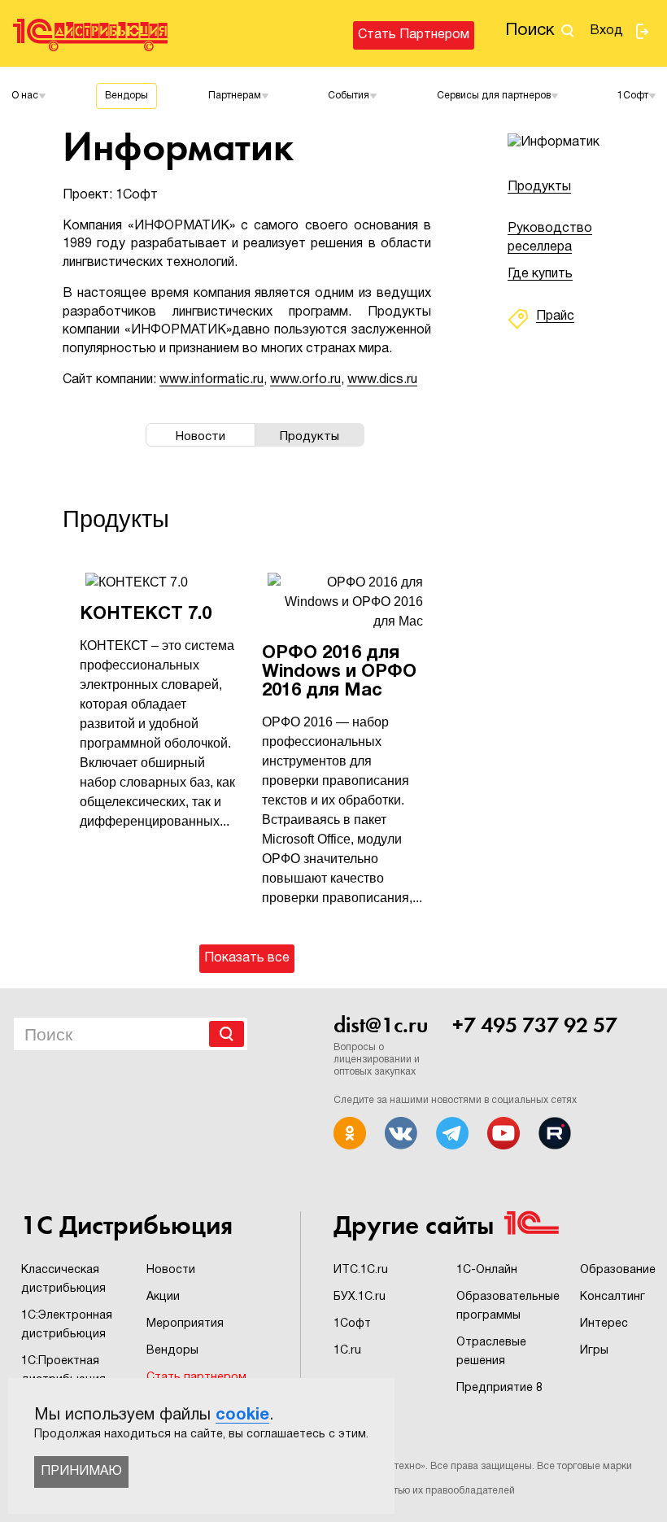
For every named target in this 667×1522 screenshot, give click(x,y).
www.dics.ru (382, 380)
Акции (163, 1297)
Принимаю (81, 1471)
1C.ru (347, 1350)
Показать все (247, 958)
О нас (24, 95)
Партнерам (234, 95)
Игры (594, 1350)
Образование (618, 1270)
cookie (242, 1415)
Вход (606, 31)
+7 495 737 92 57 (534, 1025)
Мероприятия (185, 1324)
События (348, 95)
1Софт (352, 1324)
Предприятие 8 (499, 1388)
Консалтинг (612, 1297)
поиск (530, 30)
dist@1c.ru (381, 1025)
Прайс (555, 316)
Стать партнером (413, 35)
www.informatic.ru (211, 380)
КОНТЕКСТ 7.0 (145, 614)
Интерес (604, 1324)
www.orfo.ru (305, 380)
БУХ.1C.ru (360, 1297)
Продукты (539, 187)
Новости (170, 1270)
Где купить (540, 274)
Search (226, 1034)
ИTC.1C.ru (361, 1270)
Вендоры (126, 95)
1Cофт (632, 95)
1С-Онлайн (486, 1270)
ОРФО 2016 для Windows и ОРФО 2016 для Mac (339, 672)
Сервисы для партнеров (494, 95)
